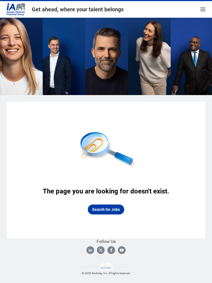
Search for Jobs (106, 209)
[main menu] (203, 9)
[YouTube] (122, 250)
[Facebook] (111, 250)
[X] (101, 250)
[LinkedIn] (90, 250)
